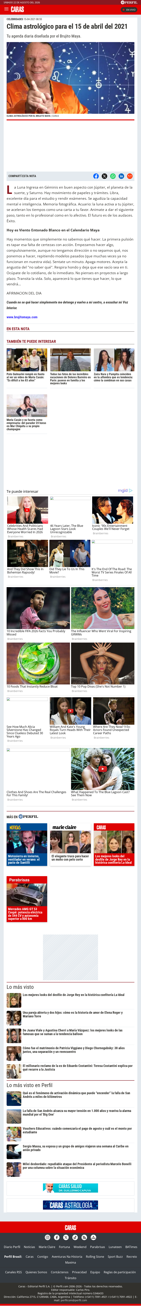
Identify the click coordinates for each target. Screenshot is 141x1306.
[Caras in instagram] (47, 1237)
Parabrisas (97, 1247)
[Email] (130, 176)
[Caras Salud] (70, 1191)
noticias (27, 828)
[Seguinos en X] (66, 1237)
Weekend (80, 1247)
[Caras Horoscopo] (70, 1208)
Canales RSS (13, 1272)
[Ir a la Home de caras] (17, 11)
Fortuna (64, 1247)
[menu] (6, 9)
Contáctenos (59, 1272)
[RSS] (84, 1237)
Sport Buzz (115, 1257)
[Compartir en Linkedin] (121, 176)
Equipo (95, 1272)
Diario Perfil (12, 1247)
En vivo (130, 9)
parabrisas (27, 880)
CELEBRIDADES (15, 19)
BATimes (131, 1247)
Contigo (42, 1257)
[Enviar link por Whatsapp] (113, 176)
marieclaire (70, 828)
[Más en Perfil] (28, 817)
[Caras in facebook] (56, 1237)
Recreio (131, 1257)
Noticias (29, 1247)
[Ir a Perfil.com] (129, 3)
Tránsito (70, 1278)
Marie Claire (47, 1247)
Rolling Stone (95, 1257)
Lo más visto (20, 987)
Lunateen (115, 1247)
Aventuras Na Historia (67, 1257)
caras (114, 828)
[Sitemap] (93, 1237)
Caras (30, 1257)
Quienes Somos (36, 1272)
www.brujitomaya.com (22, 317)
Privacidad (79, 1272)
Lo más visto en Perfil (30, 1085)
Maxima (70, 1262)
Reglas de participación (120, 1272)
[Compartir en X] (104, 176)
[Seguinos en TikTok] (75, 1237)
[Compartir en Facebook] (96, 176)
